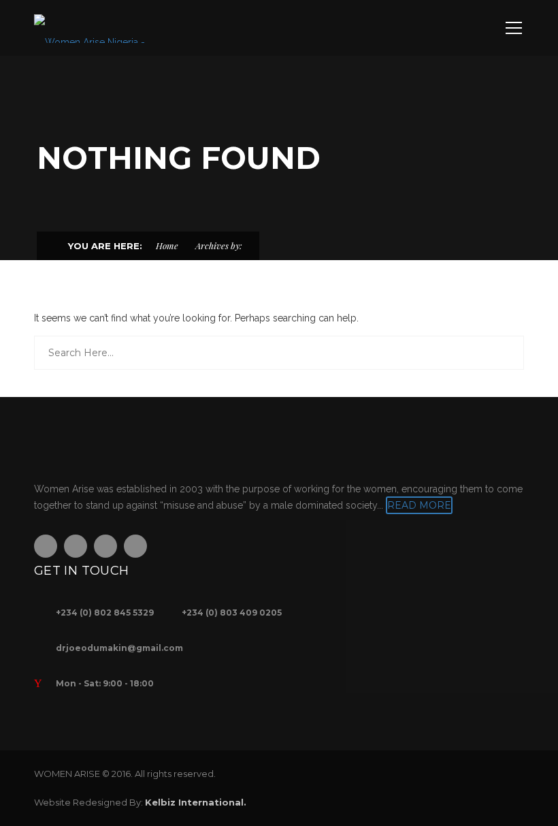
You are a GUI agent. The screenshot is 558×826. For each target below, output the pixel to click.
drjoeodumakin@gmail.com (119, 648)
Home (167, 245)
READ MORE (419, 505)
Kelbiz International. (195, 802)
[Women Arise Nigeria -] (89, 27)
